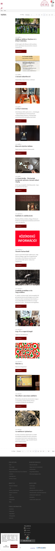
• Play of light (11, 467)
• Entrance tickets (12, 478)
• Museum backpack (13, 469)
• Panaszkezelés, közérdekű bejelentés (37, 492)
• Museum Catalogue (13, 485)
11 (46, 14)
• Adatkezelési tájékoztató (35, 495)
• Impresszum (32, 488)
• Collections (11, 497)
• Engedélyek (11, 513)
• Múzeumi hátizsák (33, 464)
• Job (10, 488)
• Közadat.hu (32, 497)
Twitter (28, 534)
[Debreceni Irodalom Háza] (52, 1)
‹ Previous (27, 14)
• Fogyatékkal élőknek (34, 471)
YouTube (28, 530)
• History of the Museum (14, 490)
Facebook (28, 528)
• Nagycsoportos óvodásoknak (35, 467)
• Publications (12, 499)
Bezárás (17, 535)
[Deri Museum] (45, 3)
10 (44, 14)
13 (51, 14)
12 (49, 14)
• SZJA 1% (11, 518)
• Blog (10, 502)
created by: (32, 548)
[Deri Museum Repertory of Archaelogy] (52, 5)
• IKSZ (10, 464)
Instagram (28, 532)
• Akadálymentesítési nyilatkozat (36, 490)
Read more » (19, 51)
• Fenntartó (11, 509)
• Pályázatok (11, 511)
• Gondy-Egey (32, 485)
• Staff (10, 495)
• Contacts (11, 474)
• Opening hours (12, 476)
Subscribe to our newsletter (27, 541)
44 (48, 451)
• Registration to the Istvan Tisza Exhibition (18, 471)
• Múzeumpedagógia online (35, 474)
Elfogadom (14, 546)
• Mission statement (13, 492)
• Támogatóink (12, 515)
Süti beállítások (6, 546)
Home (2, 10)
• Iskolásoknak (32, 469)
